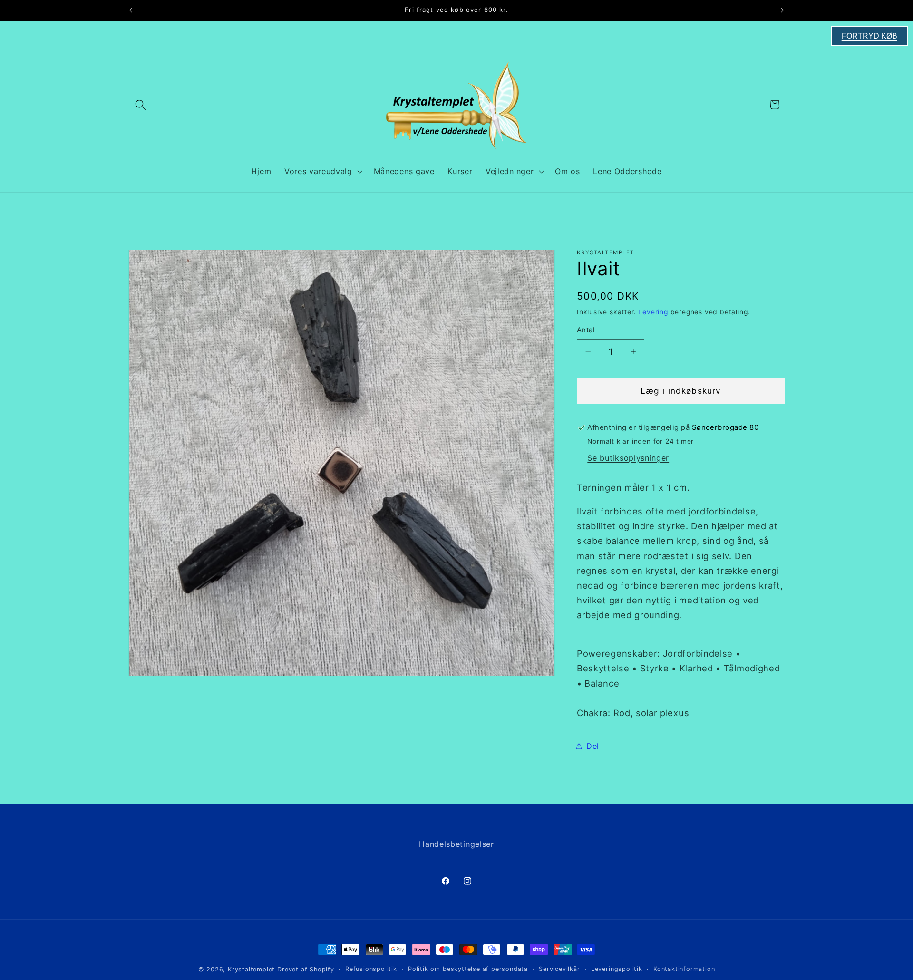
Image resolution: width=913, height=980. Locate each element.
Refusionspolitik (371, 968)
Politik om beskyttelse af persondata (468, 968)
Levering (653, 312)
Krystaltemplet (251, 969)
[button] (140, 105)
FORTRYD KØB (869, 36)
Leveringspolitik (616, 968)
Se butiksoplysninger (628, 457)
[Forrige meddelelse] (130, 10)
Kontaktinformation (684, 968)
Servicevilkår (559, 968)
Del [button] (592, 745)
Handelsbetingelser (456, 844)
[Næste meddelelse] (782, 10)
